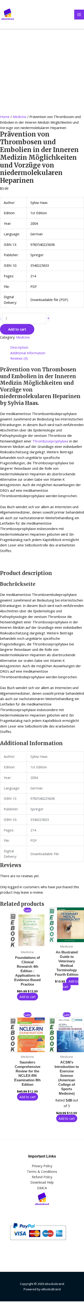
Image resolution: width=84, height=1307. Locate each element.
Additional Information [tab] (27, 353)
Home (5, 116)
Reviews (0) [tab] (19, 358)
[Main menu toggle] (79, 14)
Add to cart (17, 329)
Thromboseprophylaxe (50, 441)
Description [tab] (19, 347)
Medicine (19, 116)
